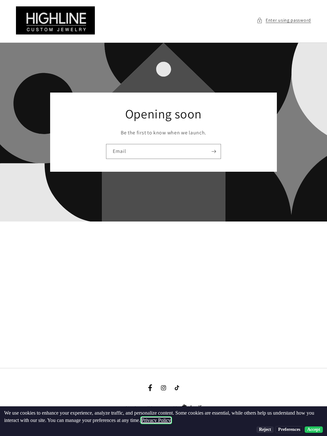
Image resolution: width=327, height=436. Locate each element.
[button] (284, 20)
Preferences (289, 429)
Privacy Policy (156, 420)
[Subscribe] (214, 151)
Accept (313, 429)
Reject (265, 429)
